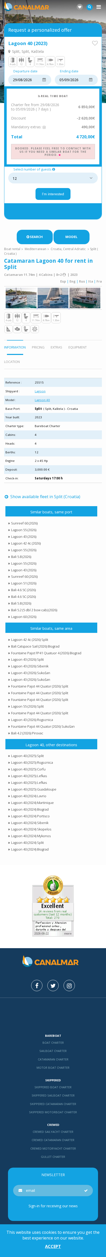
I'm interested (53, 194)
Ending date (69, 71)
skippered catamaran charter (53, 1104)
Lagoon (40, 391)
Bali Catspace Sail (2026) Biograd (35, 646)
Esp (63, 281)
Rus (82, 281)
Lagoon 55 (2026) (23, 530)
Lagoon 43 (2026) (23, 536)
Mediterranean (35, 249)
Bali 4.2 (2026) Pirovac (27, 733)
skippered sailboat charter (53, 1095)
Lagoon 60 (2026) (23, 616)
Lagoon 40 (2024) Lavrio (28, 796)
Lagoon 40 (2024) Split (27, 842)
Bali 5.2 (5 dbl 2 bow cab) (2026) (34, 610)
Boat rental (12, 249)
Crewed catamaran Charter (53, 1140)
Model (71, 236)
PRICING (38, 347)
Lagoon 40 (42, 400)
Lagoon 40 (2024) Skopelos (31, 829)
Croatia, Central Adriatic (68, 249)
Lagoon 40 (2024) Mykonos (31, 836)
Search (36, 236)
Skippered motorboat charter (53, 1112)
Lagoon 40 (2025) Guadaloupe (33, 789)
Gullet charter (53, 1157)
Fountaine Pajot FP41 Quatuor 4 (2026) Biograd (46, 653)
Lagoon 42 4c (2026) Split (29, 639)
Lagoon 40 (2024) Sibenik (29, 822)
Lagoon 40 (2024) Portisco (30, 816)
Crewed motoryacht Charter (53, 1148)
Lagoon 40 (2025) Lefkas (29, 776)
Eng (72, 281)
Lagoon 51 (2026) (23, 583)
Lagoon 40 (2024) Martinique (32, 802)
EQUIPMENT (77, 347)
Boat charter (53, 1042)
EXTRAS (56, 347)
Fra (99, 281)
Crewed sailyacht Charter (53, 1132)
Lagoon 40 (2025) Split (27, 755)
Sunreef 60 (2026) (24, 523)
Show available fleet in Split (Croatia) (44, 496)
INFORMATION (15, 347)
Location (12, 361)
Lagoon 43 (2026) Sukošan (30, 672)
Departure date (25, 71)
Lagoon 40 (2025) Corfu (28, 769)
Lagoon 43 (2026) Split (27, 659)
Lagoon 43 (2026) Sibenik (29, 666)
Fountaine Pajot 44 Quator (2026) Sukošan (43, 726)
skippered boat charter (53, 1087)
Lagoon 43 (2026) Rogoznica (32, 719)
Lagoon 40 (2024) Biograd (30, 809)
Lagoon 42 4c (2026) (26, 543)
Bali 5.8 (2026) (21, 556)
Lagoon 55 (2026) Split (27, 706)
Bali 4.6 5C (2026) (23, 590)
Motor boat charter (53, 1067)
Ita (90, 281)
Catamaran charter (53, 1059)
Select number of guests (32, 169)
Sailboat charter (53, 1051)
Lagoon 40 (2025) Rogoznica (32, 762)
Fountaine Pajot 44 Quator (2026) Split (39, 686)
